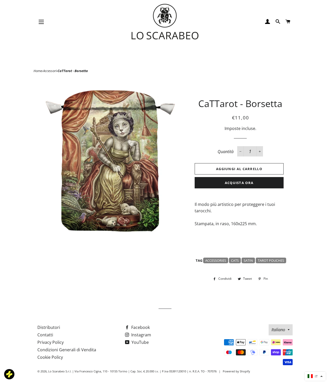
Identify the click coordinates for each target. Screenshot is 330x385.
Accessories (215, 260)
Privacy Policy (50, 342)
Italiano (278, 329)
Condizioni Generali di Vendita (66, 350)
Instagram (140, 335)
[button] (315, 376)
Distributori (48, 327)
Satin (248, 260)
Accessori (49, 70)
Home (38, 70)
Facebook (140, 327)
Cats (235, 260)
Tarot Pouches (271, 260)
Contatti (45, 335)
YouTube (139, 342)
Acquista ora (239, 182)
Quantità (226, 151)
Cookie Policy (50, 357)
